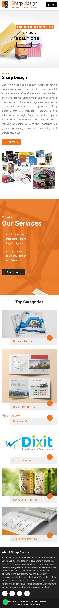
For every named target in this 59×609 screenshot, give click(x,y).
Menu (51, 5)
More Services (13, 272)
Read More (24, 45)
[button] (25, 64)
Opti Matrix (36, 604)
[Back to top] (52, 602)
